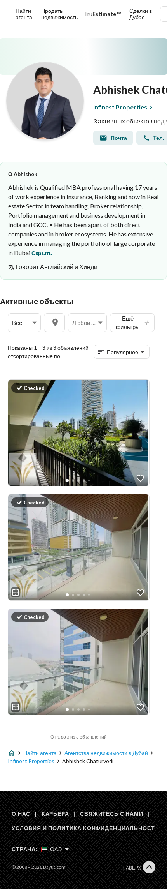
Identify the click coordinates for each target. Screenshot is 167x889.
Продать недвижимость (59, 13)
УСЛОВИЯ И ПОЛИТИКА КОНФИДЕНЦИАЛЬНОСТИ (85, 828)
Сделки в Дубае (140, 13)
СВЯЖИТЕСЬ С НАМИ (111, 813)
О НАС (21, 813)
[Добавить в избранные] (140, 478)
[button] (24, 322)
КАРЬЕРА (55, 813)
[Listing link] (78, 433)
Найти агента (24, 13)
